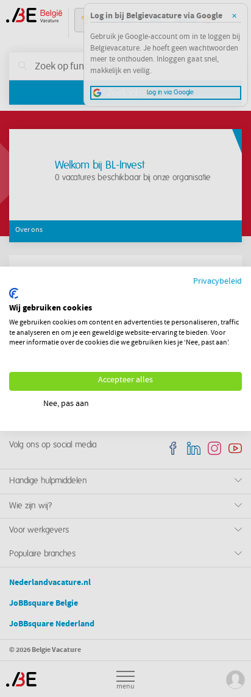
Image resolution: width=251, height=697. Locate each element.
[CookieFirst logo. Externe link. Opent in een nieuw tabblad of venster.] (13, 293)
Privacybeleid (217, 281)
